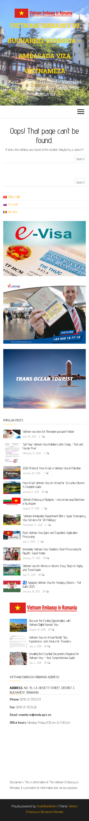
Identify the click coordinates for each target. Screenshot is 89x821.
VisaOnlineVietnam (47, 806)
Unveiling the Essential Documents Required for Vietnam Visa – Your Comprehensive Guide (54, 656)
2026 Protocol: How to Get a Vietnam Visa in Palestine (52, 468)
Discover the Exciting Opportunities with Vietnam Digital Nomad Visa (49, 622)
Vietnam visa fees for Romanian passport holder (49, 431)
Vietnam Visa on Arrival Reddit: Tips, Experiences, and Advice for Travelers (50, 639)
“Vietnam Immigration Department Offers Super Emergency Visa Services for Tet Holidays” (54, 518)
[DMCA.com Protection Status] (44, 754)
